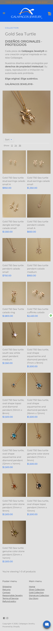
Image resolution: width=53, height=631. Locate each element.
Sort (7, 139)
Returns (6, 589)
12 (12, 145)
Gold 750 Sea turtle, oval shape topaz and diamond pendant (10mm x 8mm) (13, 407)
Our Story (33, 598)
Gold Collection (36, 592)
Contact (6, 592)
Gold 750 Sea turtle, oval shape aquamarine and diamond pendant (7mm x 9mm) (38, 356)
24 (16, 145)
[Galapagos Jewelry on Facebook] (4, 618)
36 (20, 145)
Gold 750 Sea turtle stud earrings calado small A (13, 181)
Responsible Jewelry (12, 595)
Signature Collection (39, 595)
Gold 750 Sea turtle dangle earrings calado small (13, 225)
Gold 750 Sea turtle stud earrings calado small (38, 181)
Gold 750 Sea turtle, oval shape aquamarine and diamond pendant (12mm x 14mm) (13, 457)
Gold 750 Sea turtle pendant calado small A (37, 225)
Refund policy (9, 601)
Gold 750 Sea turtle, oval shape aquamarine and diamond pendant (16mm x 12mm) (38, 407)
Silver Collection (37, 589)
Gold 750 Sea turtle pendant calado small (13, 268)
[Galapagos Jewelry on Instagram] (7, 618)
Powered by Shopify (11, 626)
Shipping (6, 586)
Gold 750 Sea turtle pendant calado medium (37, 268)
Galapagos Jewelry (27, 624)
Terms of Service (10, 598)
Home (32, 586)
